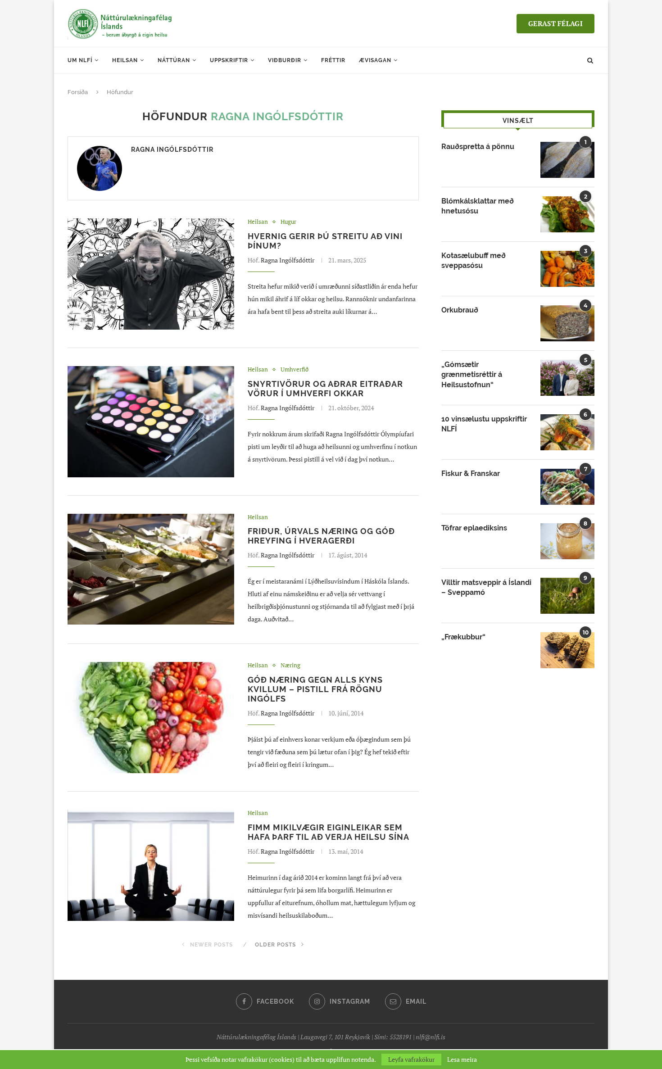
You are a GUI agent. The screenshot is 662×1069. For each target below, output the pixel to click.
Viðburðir (284, 60)
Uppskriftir (229, 60)
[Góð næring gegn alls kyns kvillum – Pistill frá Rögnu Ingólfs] (151, 717)
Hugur (288, 222)
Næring (290, 665)
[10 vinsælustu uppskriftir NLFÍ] (567, 432)
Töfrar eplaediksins (474, 528)
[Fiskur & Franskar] (567, 487)
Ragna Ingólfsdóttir (172, 149)
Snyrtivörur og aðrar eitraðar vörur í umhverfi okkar (325, 388)
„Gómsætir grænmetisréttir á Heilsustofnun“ (471, 374)
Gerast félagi (555, 23)
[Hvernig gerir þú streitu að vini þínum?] (151, 274)
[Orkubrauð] (567, 323)
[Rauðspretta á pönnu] (567, 160)
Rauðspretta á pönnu (477, 146)
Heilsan (125, 60)
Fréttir (333, 60)
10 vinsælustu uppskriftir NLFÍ (484, 424)
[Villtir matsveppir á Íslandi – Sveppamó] (567, 596)
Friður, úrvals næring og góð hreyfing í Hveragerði (321, 535)
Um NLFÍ (80, 60)
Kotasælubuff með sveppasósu (473, 260)
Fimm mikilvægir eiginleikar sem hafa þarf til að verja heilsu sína (328, 832)
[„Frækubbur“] (567, 650)
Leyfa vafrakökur (411, 1059)
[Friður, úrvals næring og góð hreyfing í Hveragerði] (151, 569)
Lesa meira (462, 1059)
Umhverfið (294, 369)
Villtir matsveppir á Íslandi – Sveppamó (486, 587)
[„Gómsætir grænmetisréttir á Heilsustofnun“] (567, 378)
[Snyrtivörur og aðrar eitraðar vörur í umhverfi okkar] (151, 421)
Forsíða (78, 92)
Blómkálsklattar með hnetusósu (477, 206)
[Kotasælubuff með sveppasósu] (567, 269)
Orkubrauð (459, 310)
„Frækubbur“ (463, 637)
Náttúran (174, 60)
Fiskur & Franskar (470, 473)
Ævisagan (375, 60)
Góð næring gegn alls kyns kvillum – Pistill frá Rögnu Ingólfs (315, 689)
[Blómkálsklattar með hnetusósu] (567, 214)
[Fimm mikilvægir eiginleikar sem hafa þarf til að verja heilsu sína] (151, 865)
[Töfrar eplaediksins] (567, 541)
